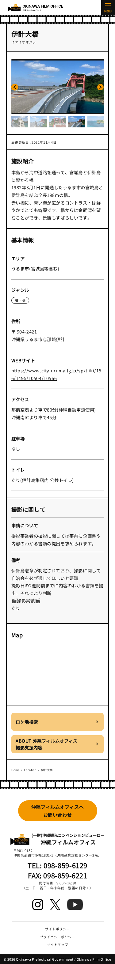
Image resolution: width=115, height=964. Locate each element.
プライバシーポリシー (57, 936)
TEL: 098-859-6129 (57, 865)
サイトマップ (57, 944)
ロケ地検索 (27, 721)
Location (30, 770)
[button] (14, 87)
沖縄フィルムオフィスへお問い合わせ (57, 810)
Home (15, 770)
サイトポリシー (57, 928)
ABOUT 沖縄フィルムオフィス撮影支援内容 (46, 744)
